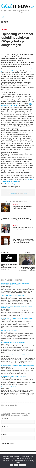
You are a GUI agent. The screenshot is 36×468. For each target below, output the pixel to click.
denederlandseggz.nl (11, 184)
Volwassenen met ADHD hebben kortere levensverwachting (16, 387)
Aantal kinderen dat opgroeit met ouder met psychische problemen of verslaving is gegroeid (15, 283)
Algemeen (5, 29)
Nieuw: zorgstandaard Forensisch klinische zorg (13, 342)
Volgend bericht (28, 252)
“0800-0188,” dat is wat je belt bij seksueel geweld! (23, 228)
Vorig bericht (7, 252)
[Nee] (34, 461)
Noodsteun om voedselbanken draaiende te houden (22, 207)
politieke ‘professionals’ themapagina (17, 180)
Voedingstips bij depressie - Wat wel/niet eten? (13, 295)
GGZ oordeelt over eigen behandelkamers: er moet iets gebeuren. (17, 365)
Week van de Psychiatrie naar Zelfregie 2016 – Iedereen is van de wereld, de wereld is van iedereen (17, 219)
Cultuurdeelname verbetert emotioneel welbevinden (14, 376)
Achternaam (5, 426)
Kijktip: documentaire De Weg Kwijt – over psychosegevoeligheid (9, 265)
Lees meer (22, 465)
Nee (16, 465)
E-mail (4, 435)
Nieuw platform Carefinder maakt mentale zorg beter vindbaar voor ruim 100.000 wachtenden (23, 240)
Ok (11, 465)
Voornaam (4, 418)
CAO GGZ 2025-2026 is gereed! (9, 330)
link (25, 193)
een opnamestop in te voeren (16, 104)
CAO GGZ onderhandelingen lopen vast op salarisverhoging (16, 318)
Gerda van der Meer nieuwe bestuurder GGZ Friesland (15, 355)
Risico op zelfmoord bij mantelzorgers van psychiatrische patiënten (27, 268)
